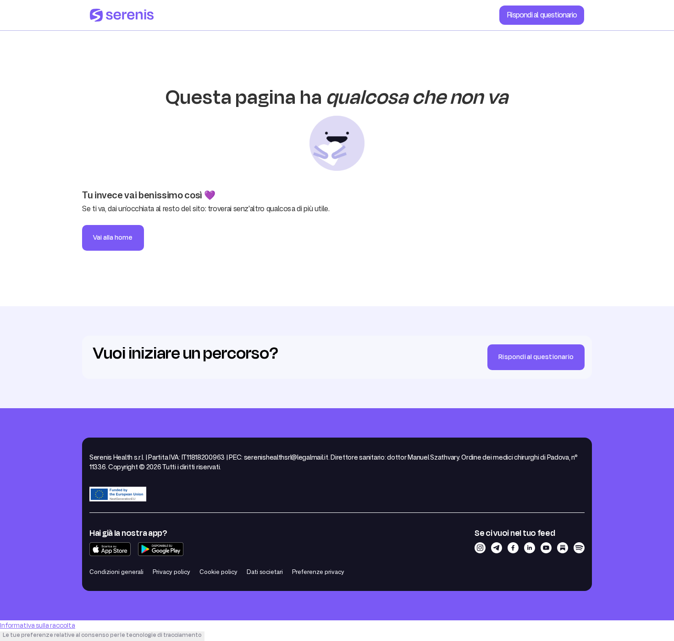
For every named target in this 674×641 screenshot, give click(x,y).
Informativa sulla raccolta (37, 625)
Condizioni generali (116, 572)
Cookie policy (218, 572)
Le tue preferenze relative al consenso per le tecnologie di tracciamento (102, 635)
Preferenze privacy (318, 572)
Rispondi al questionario (542, 15)
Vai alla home (113, 237)
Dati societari (265, 572)
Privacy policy (171, 572)
